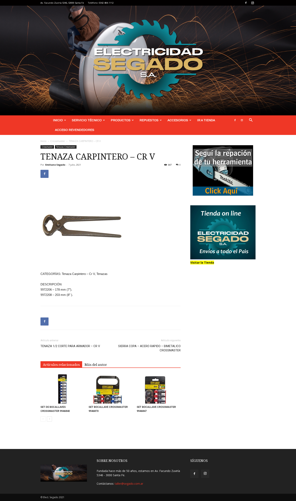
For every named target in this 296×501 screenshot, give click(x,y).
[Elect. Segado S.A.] (148, 60)
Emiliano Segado (55, 164)
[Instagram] (252, 3)
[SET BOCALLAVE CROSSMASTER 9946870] (110, 388)
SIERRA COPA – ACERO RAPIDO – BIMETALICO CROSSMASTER (149, 348)
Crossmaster (57, 141)
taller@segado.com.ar (129, 483)
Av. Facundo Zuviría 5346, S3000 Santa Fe (62, 2)
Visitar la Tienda (202, 262)
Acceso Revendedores (74, 130)
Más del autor (96, 365)
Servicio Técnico (87, 120)
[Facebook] (246, 3)
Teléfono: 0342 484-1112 (101, 2)
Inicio (58, 120)
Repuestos (149, 120)
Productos (120, 120)
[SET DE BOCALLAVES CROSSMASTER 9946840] (62, 388)
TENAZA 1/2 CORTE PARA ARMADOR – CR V (70, 346)
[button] (251, 120)
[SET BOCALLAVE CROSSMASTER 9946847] (159, 388)
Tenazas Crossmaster (65, 146)
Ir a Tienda (206, 120)
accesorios (178, 120)
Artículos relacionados (61, 365)
